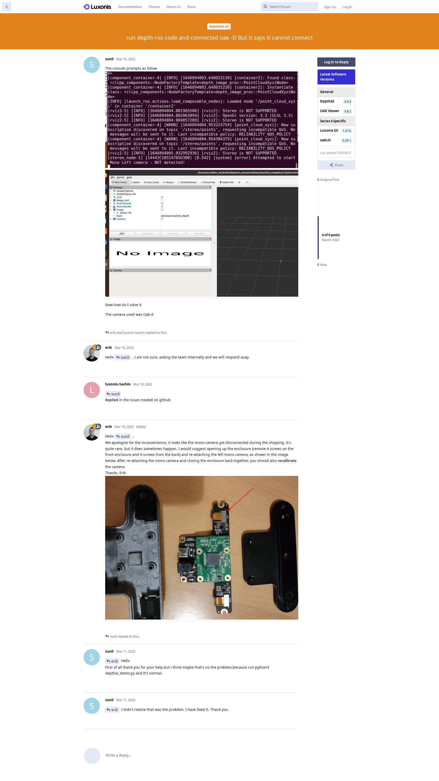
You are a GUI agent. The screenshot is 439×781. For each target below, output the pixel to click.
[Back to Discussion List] (6, 6)
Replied (111, 399)
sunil (125, 357)
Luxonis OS (329, 130)
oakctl (325, 140)
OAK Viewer (329, 111)
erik (114, 661)
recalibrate (287, 460)
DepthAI (327, 101)
